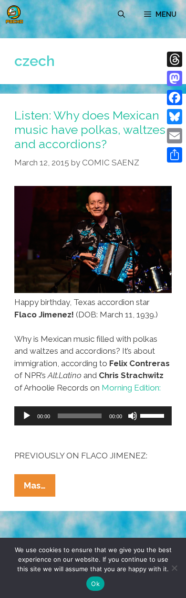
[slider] (153, 415)
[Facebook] (174, 97)
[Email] (174, 135)
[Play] (26, 416)
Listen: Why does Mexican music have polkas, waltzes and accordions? (89, 129)
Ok (95, 583)
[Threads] (174, 59)
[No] (174, 568)
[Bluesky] (174, 116)
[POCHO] (14, 14)
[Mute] (132, 416)
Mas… (39, 488)
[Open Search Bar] (121, 14)
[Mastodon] (174, 78)
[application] (93, 415)
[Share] (174, 154)
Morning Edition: (131, 387)
